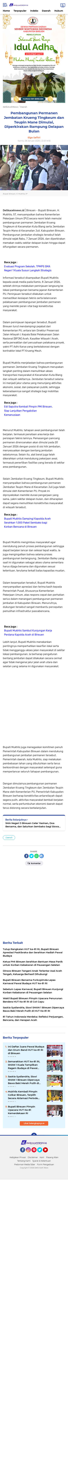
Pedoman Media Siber (24, 1164)
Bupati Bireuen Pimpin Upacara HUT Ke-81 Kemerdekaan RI (21, 1110)
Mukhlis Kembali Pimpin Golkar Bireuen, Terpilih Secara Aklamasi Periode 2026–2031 (23, 1095)
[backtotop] (34, 1135)
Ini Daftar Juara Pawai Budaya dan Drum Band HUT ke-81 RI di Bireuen (26, 1050)
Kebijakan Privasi (18, 1157)
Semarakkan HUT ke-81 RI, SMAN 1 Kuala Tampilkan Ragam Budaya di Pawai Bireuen (24, 1065)
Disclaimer (33, 1157)
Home (6, 10)
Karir (42, 1157)
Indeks (34, 10)
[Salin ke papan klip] (41, 856)
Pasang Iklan (52, 1157)
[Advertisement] (34, 702)
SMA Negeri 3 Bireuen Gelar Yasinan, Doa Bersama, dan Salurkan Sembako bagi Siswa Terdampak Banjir (32, 825)
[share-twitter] (31, 856)
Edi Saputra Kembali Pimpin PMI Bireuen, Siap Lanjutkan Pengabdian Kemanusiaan (28, 410)
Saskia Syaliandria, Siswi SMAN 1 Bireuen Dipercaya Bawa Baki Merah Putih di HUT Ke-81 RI (24, 1080)
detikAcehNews (10, 107)
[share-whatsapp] (36, 856)
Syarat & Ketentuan (41, 1161)
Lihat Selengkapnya (33, 1123)
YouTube (47, 1153)
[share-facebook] (26, 856)
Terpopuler (20, 10)
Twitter (41, 1153)
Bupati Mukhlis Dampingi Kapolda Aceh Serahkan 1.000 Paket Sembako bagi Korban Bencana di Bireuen (27, 522)
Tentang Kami (24, 1161)
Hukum (58, 10)
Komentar (36, 863)
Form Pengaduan (45, 1164)
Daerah (46, 10)
